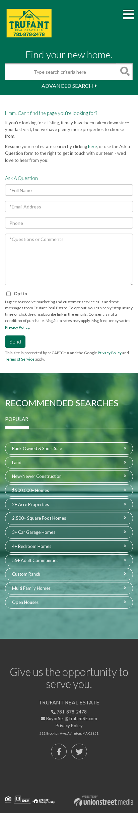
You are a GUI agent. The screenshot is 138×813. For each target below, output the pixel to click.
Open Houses (25, 602)
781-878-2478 (71, 711)
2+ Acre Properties (30, 504)
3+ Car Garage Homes (33, 532)
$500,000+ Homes (30, 490)
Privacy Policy (17, 327)
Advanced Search (67, 85)
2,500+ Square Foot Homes (39, 518)
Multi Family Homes (31, 588)
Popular (16, 419)
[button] (124, 71)
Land (16, 462)
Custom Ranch (26, 574)
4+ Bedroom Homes (31, 546)
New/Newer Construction (37, 476)
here (92, 146)
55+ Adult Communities (35, 560)
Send (15, 341)
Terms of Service (19, 359)
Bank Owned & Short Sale (37, 448)
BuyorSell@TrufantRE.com (71, 718)
